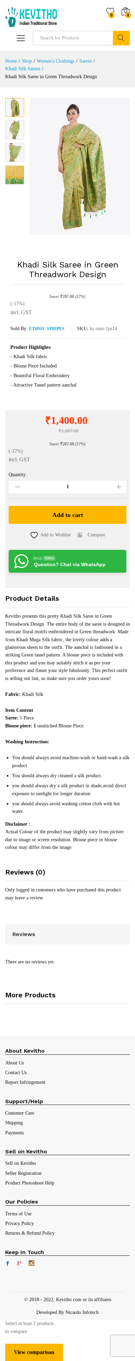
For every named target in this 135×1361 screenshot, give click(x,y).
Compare (96, 534)
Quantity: (18, 474)
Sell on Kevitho (20, 1163)
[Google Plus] (19, 1264)
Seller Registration (23, 1173)
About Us (14, 1062)
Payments (14, 1132)
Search (121, 38)
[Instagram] (31, 1263)
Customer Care (19, 1113)
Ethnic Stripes (46, 328)
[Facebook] (8, 1264)
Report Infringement (25, 1082)
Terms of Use (18, 1213)
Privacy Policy (19, 1223)
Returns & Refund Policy (30, 1233)
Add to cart (67, 514)
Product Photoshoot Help (29, 1183)
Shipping (14, 1122)
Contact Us (16, 1072)
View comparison (34, 1352)
